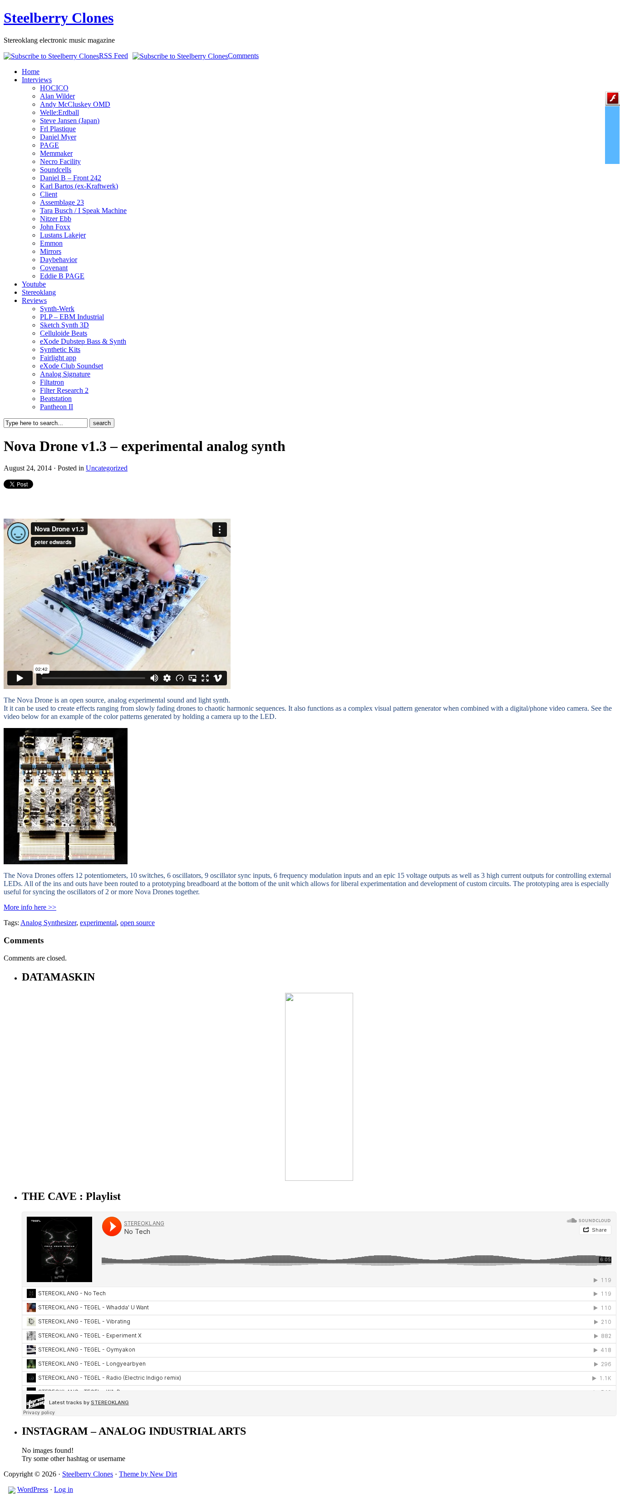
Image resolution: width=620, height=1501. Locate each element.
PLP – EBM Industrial (72, 317)
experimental (98, 922)
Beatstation (56, 398)
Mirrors (50, 251)
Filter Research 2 (64, 390)
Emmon (51, 243)
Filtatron (52, 382)
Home (30, 71)
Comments (243, 55)
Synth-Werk (57, 308)
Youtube (34, 284)
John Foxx (55, 227)
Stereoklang (39, 292)
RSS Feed (113, 55)
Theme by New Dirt (148, 1474)
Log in (63, 1489)
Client (48, 194)
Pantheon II (56, 407)
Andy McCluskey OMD (75, 104)
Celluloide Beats (63, 333)
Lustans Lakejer (63, 235)
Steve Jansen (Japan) (69, 120)
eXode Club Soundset (71, 366)
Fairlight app (58, 358)
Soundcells (55, 169)
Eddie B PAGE (62, 276)
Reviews (34, 300)
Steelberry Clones (58, 18)
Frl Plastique (58, 129)
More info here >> (30, 907)
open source (137, 922)
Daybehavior (58, 259)
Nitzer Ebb (55, 219)
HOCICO (54, 88)
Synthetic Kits (60, 349)
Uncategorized (107, 468)
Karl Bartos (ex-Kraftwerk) (79, 186)
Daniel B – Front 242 (70, 178)
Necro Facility (60, 161)
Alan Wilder (57, 96)
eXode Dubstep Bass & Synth (83, 341)
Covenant (54, 268)
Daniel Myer (58, 137)
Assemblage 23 (62, 202)
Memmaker (56, 153)
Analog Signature (65, 374)
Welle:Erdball (59, 112)
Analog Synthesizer (48, 922)
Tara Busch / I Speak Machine (83, 210)
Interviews (37, 80)
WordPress (32, 1489)
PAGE (49, 145)
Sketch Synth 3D (64, 325)
